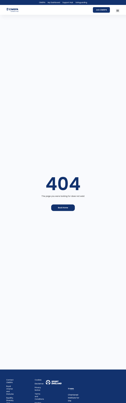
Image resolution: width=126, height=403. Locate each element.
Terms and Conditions (37, 396)
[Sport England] (53, 382)
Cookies (37, 380)
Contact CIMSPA (9, 381)
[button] (118, 11)
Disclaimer (37, 383)
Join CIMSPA (101, 10)
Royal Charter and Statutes (9, 390)
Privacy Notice (37, 388)
